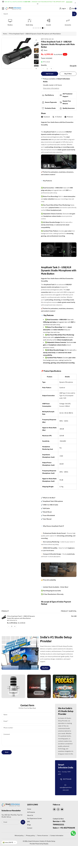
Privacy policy (30, 835)
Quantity (44, 65)
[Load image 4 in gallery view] (36, 62)
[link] (13, 693)
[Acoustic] (29, 20)
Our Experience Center (34, 818)
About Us (30, 815)
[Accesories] (48, 20)
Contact (29, 828)
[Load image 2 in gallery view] (36, 50)
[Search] (74, 14)
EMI (28, 821)
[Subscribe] (23, 822)
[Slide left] (36, 40)
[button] (3, 8)
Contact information (56, 835)
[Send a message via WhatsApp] (73, 833)
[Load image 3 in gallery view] (36, 56)
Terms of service (42, 835)
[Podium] (67, 20)
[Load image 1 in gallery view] (36, 44)
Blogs (29, 825)
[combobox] (39, 14)
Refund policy (19, 835)
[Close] (75, 3)
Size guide (73, 66)
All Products (31, 812)
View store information (51, 88)
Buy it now (68, 74)
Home (5, 34)
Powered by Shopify (41, 844)
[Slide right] (36, 68)
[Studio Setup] (10, 20)
